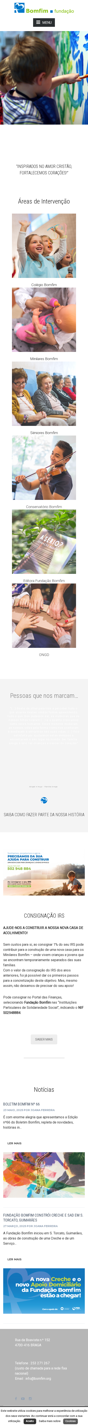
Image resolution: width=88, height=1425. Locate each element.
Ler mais (14, 1143)
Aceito (30, 1421)
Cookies (70, 1421)
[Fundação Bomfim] (44, 8)
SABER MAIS (44, 1039)
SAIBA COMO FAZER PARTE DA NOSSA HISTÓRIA (44, 814)
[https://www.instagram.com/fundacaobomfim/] (30, 1399)
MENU (47, 23)
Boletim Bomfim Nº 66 (21, 1104)
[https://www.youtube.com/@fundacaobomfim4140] (23, 1399)
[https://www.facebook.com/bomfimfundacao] (16, 1399)
